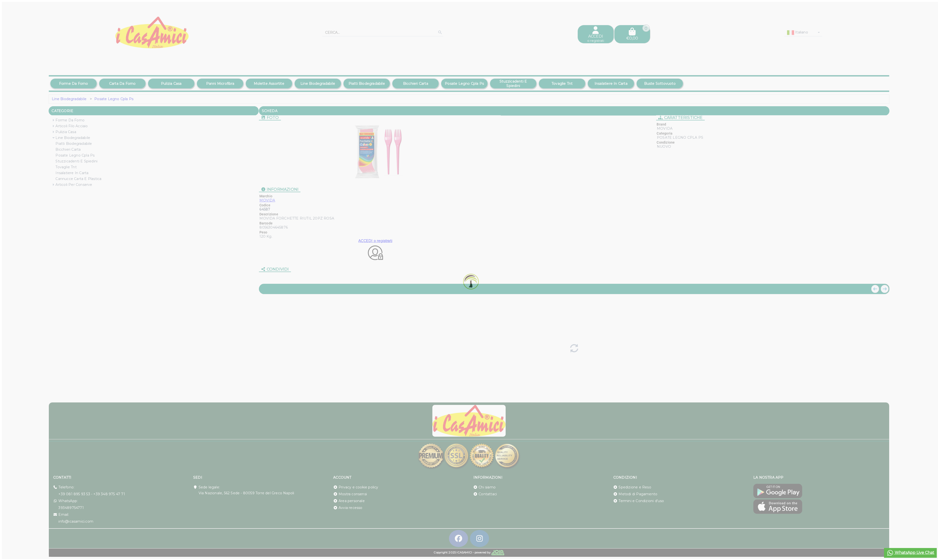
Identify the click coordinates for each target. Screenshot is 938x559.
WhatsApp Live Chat (914, 552)
